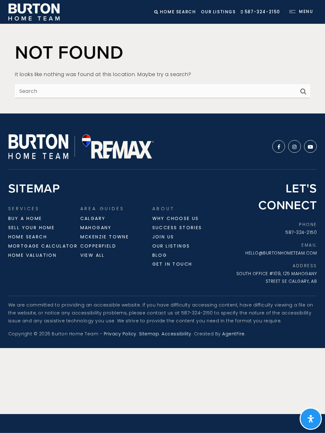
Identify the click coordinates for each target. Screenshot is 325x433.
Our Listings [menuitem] (171, 246)
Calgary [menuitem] (93, 218)
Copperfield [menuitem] (98, 246)
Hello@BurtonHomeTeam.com (281, 253)
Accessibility (176, 334)
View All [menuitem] (92, 255)
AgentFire (233, 334)
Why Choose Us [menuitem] (175, 218)
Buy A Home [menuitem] (25, 218)
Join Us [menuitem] (163, 237)
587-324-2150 (261, 12)
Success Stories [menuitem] (177, 227)
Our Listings (218, 12)
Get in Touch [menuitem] (172, 264)
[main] (162, 68)
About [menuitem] (163, 208)
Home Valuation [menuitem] (32, 255)
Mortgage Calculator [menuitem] (43, 246)
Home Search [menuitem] (27, 237)
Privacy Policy (120, 334)
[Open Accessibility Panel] (311, 419)
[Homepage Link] (34, 11)
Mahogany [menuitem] (96, 227)
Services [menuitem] (24, 208)
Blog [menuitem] (159, 255)
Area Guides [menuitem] (102, 208)
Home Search (177, 12)
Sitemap (149, 334)
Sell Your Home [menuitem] (31, 227)
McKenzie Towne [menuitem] (104, 237)
